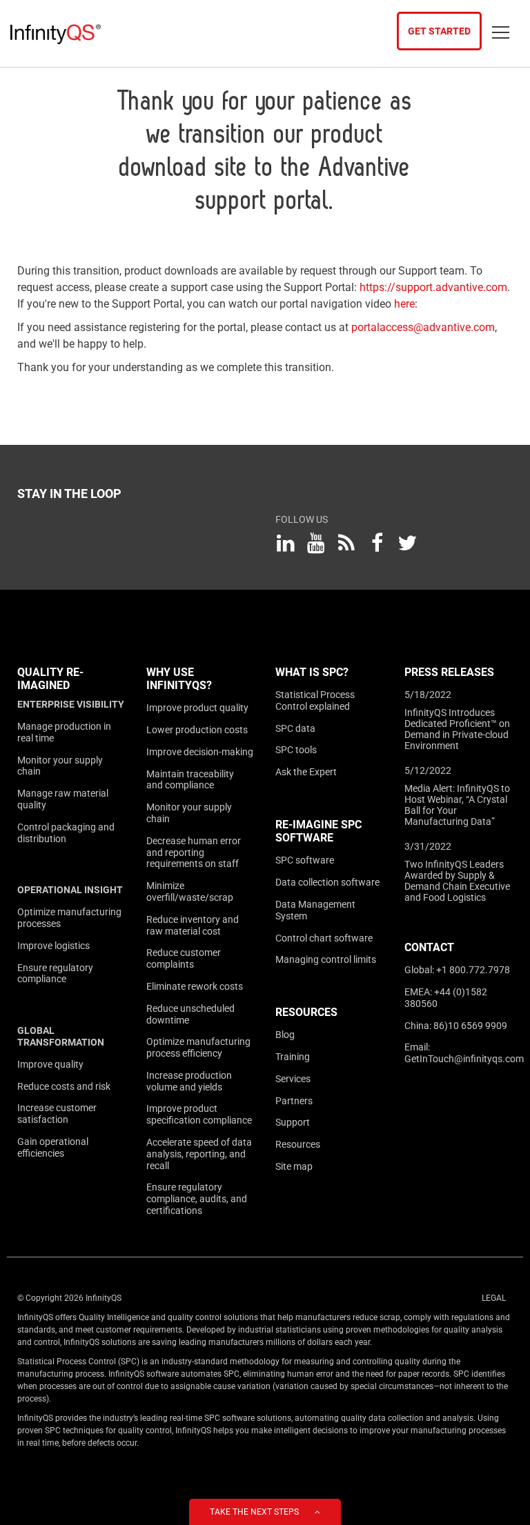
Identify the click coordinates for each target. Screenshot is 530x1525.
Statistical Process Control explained (315, 700)
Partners (294, 1100)
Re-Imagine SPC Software (318, 831)
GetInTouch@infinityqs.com (464, 1058)
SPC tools (296, 749)
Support (292, 1122)
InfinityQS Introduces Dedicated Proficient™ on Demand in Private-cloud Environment (457, 729)
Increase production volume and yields (189, 1081)
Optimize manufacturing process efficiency (198, 1047)
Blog (285, 1034)
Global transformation (60, 1036)
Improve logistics (53, 945)
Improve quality (50, 1064)
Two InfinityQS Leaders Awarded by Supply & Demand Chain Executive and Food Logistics (457, 881)
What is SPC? (312, 672)
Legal (494, 1298)
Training (292, 1056)
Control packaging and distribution (66, 832)
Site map (294, 1166)
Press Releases (449, 672)
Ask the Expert (306, 771)
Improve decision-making (199, 751)
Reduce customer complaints (183, 958)
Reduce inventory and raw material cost (192, 925)
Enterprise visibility (70, 704)
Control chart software (324, 938)
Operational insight (70, 889)
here (404, 303)
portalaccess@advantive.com (423, 327)
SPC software (304, 860)
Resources (306, 1012)
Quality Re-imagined (50, 679)
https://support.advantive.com (433, 287)
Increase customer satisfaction (57, 1113)
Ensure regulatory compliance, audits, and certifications (196, 1199)
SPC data (295, 728)
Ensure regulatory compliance (55, 973)
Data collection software (327, 882)
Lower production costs (197, 729)
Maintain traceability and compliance (190, 779)
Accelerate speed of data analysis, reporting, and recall (199, 1154)
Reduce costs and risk (63, 1086)
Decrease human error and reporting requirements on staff (193, 852)
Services (293, 1078)
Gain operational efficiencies (52, 1147)
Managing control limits (325, 959)
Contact (429, 947)
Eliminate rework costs (194, 986)
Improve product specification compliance (199, 1114)
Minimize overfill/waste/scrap (189, 891)
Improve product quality (197, 707)
